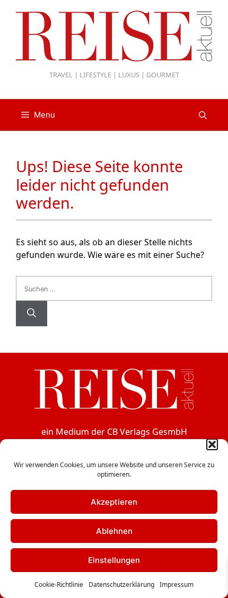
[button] (212, 444)
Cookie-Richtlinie (58, 584)
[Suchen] (31, 313)
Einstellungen (114, 560)
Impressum (177, 584)
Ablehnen (114, 531)
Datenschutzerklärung (121, 584)
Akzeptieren (114, 502)
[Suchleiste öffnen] (202, 115)
